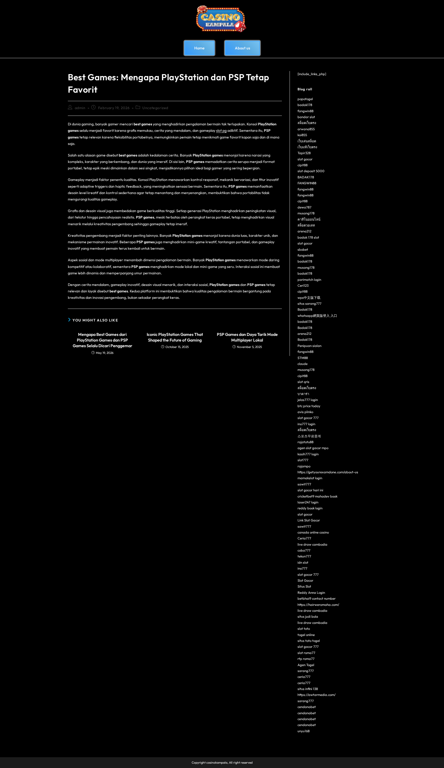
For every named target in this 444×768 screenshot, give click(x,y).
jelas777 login (308, 400)
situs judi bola (308, 616)
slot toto (304, 628)
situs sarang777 (309, 303)
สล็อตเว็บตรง (307, 123)
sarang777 (306, 671)
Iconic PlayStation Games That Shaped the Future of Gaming (175, 337)
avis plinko (305, 412)
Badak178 (305, 309)
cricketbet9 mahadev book (317, 496)
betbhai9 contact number (317, 598)
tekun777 (304, 556)
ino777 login (306, 424)
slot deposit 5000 (311, 171)
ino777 (302, 568)
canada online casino (313, 532)
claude (303, 364)
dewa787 (304, 207)
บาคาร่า (303, 394)
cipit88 (303, 165)
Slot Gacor (305, 580)
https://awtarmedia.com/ (317, 695)
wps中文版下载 (309, 297)
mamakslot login (310, 478)
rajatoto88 (305, 442)
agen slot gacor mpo (313, 448)
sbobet (303, 249)
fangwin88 (305, 111)
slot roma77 (306, 653)
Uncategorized (155, 108)
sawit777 (304, 484)
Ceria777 (304, 538)
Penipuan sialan (309, 346)
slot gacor (305, 159)
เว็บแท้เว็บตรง (307, 147)
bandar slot (306, 117)
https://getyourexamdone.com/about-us (328, 472)
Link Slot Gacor (309, 520)
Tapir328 (304, 153)
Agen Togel (306, 665)
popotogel (305, 99)
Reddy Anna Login (311, 592)
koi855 (302, 135)
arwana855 (306, 129)
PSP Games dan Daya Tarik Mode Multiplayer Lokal (247, 337)
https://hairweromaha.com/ (318, 605)
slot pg (221, 130)
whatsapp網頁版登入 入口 (317, 315)
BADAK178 (306, 177)
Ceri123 (303, 285)
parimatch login (309, 279)
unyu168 (304, 731)
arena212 (304, 231)
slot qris (303, 382)
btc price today (309, 406)
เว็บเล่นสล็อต (307, 141)
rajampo (304, 466)
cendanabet (307, 707)
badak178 (305, 105)
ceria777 (304, 677)
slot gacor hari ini (310, 490)
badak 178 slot (308, 237)
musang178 (306, 213)
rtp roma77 (306, 659)
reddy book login (310, 508)
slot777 (303, 460)
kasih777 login (308, 454)
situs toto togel (309, 641)
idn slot (303, 562)
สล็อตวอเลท (306, 225)
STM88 (303, 358)
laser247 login (308, 502)
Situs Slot (304, 586)
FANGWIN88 (307, 183)
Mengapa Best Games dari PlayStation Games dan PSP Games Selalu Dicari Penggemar (102, 340)
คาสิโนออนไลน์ (309, 219)
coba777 (304, 550)
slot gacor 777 (308, 418)
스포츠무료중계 (309, 436)
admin (80, 108)
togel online (306, 635)
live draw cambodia (312, 544)
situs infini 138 (308, 689)
